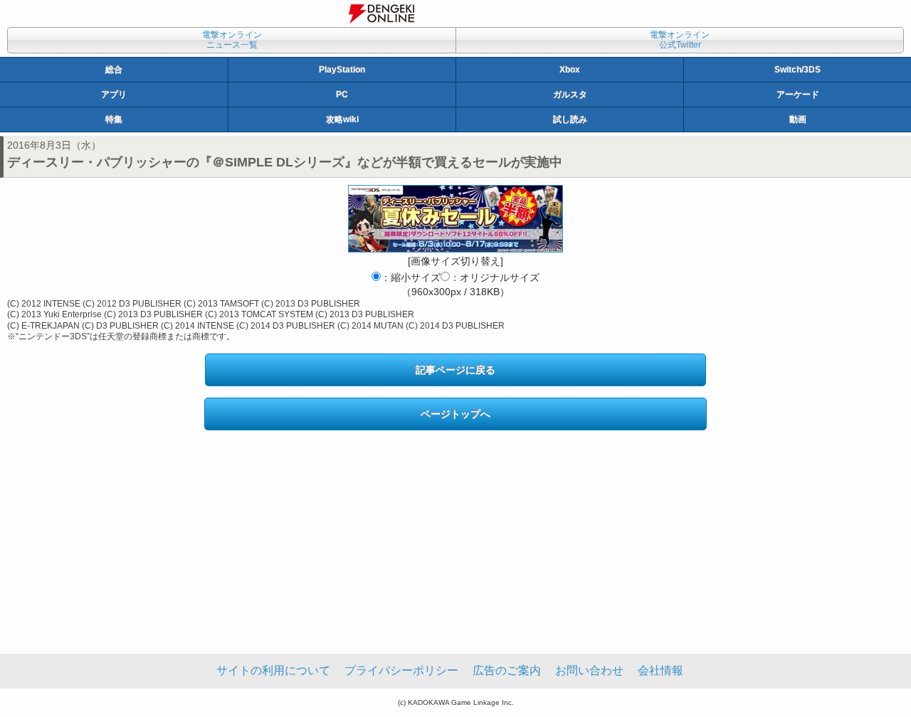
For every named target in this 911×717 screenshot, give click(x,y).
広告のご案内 (507, 670)
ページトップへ (455, 414)
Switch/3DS (797, 70)
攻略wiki (342, 119)
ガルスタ (570, 95)
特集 (113, 119)
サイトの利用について (273, 670)
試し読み (570, 119)
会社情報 (660, 670)
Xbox (569, 70)
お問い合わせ (589, 670)
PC (342, 95)
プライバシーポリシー (401, 670)
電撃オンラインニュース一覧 (232, 40)
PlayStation (342, 70)
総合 (113, 70)
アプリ (114, 95)
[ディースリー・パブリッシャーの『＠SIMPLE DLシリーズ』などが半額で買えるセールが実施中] (455, 219)
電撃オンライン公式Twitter (680, 40)
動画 (797, 119)
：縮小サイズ (411, 277)
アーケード (797, 95)
